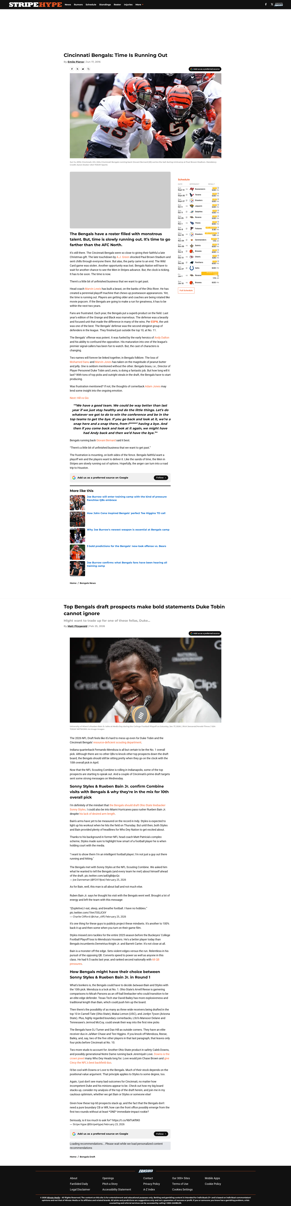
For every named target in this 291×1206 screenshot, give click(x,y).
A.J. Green (123, 257)
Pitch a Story (110, 1183)
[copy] (88, 69)
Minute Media (53, 1197)
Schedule (91, 4)
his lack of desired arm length (97, 813)
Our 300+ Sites (181, 1178)
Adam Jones (152, 386)
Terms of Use (180, 1183)
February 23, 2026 (114, 1124)
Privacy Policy (151, 1183)
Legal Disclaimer (80, 1189)
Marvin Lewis (93, 288)
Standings (105, 4)
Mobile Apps (212, 1178)
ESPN (154, 321)
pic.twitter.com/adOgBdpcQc (102, 875)
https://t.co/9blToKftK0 (126, 1120)
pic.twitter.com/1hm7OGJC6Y (88, 912)
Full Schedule (186, 290)
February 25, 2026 (116, 879)
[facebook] (266, 4)
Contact (148, 1178)
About (73, 1178)
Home (73, 583)
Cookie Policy (213, 1183)
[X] (272, 4)
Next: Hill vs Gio (79, 398)
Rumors (78, 4)
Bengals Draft (87, 1156)
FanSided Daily (79, 1183)
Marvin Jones (103, 362)
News (68, 4)
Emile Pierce (76, 61)
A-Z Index (149, 1189)
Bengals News (88, 583)
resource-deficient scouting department (117, 742)
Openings (108, 1178)
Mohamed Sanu (79, 362)
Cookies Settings (182, 1189)
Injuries (128, 4)
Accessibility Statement (116, 1189)
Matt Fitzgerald (77, 626)
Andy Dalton (161, 337)
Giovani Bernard (106, 440)
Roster (117, 4)
